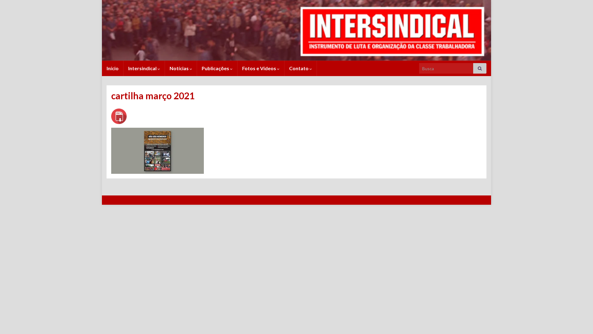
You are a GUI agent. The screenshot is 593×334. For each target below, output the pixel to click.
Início (113, 68)
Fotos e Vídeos (259, 68)
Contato (299, 68)
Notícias (180, 68)
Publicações (216, 68)
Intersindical (143, 68)
